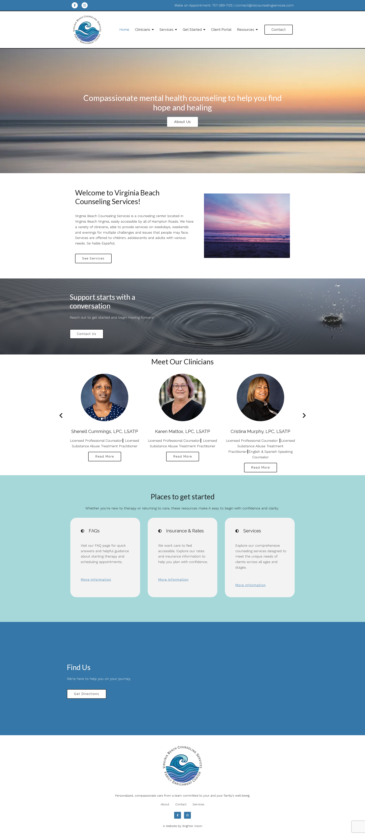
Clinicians (142, 30)
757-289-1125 (222, 5)
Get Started (192, 30)
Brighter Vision (192, 826)
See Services (93, 258)
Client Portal (221, 30)
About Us (182, 122)
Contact (278, 30)
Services (166, 30)
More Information (96, 579)
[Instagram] (84, 5)
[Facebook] (74, 5)
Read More (104, 456)
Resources (245, 30)
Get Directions (86, 694)
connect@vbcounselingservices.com (264, 5)
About (165, 804)
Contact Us (86, 334)
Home (124, 30)
